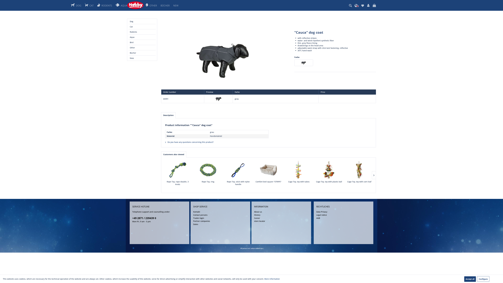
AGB (318, 218)
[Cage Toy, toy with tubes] (299, 170)
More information (272, 279)
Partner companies (201, 221)
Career (257, 218)
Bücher (133, 53)
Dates (195, 224)
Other (132, 47)
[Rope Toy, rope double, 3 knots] (178, 170)
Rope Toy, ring (208, 181)
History (257, 215)
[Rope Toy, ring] (208, 170)
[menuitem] (350, 5)
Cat (131, 26)
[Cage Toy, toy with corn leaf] (359, 170)
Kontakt (196, 212)
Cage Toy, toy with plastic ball (329, 181)
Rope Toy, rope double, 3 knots (178, 183)
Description (168, 115)
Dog (131, 21)
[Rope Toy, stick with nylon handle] (238, 170)
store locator (259, 221)
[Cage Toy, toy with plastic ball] (329, 170)
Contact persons (200, 215)
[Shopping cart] (374, 5)
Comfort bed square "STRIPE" (268, 181)
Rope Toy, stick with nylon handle (238, 183)
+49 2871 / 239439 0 (144, 218)
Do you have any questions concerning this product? (190, 142)
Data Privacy (321, 212)
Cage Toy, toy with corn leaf (359, 181)
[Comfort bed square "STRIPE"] (268, 170)
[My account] (368, 5)
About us (258, 212)
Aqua (132, 37)
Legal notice (321, 215)
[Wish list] (362, 5)
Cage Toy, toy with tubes (299, 181)
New (132, 58)
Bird (131, 42)
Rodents (133, 32)
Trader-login (198, 218)
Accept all (470, 279)
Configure (483, 279)
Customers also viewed (173, 154)
